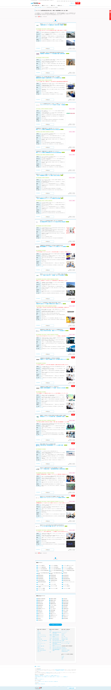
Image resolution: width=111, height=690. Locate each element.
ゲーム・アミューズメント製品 (65, 643)
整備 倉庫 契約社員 (40, 575)
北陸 (50, 639)
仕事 (48, 676)
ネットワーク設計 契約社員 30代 (42, 568)
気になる (48, 48)
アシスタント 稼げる (53, 605)
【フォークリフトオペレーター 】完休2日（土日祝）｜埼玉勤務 (52, 104)
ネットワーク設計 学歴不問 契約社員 (56, 568)
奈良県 (53, 643)
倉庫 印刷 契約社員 (65, 575)
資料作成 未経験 (65, 605)
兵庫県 (60, 642)
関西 (50, 642)
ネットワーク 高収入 (41, 584)
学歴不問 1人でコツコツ (54, 615)
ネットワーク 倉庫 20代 (41, 565)
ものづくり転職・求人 (45, 681)
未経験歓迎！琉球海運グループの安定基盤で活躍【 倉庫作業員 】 (53, 53)
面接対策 (51, 676)
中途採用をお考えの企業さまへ (73, 5)
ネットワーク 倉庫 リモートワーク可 (68, 565)
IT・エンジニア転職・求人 (38, 681)
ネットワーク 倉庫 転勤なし (54, 565)
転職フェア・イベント (45, 5)
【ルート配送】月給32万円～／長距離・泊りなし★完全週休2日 (52, 275)
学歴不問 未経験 (53, 610)
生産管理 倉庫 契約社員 (41, 580)
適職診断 (45, 676)
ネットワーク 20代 (65, 584)
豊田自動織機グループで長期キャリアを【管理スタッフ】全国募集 (53, 246)
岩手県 (56, 632)
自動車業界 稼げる (40, 605)
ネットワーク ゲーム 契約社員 (67, 567)
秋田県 (60, 632)
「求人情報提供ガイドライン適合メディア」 (60, 670)
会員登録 (78, 3)
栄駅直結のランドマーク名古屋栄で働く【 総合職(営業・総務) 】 (52, 416)
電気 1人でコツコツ (40, 613)
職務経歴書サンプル (42, 675)
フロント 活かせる (53, 608)
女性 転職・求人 (51, 681)
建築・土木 (39, 647)
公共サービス (39, 651)
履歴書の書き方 (37, 675)
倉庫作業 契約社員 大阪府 (66, 580)
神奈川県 (54, 636)
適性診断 (55, 675)
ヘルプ (79, 5)
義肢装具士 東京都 (65, 600)
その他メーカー (64, 633)
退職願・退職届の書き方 (38, 676)
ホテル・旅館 (63, 636)
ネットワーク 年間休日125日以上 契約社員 (68, 571)
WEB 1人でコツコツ (40, 615)
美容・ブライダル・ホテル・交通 (42, 636)
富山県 (53, 639)
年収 (42, 676)
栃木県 (56, 634)
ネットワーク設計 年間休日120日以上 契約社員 (56, 573)
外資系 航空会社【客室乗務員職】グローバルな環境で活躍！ (52, 445)
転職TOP (36, 7)
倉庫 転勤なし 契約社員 (54, 578)
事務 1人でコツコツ (66, 615)
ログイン (73, 3)
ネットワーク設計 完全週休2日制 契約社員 (56, 571)
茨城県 (53, 634)
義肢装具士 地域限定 (53, 598)
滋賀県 (53, 642)
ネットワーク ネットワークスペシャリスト (68, 582)
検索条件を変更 (71, 688)
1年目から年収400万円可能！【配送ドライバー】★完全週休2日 (52, 330)
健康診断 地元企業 (53, 603)
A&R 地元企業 (65, 598)
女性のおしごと (60, 5)
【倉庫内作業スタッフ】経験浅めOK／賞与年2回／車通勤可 (52, 24)
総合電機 (63, 640)
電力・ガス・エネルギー (65, 637)
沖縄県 (53, 650)
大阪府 (58, 642)
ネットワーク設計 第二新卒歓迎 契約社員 (43, 571)
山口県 (53, 645)
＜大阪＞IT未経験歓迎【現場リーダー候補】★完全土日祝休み (48, 175)
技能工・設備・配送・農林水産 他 (42, 650)
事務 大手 (52, 618)
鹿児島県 (58, 649)
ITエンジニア (39, 644)
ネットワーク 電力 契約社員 (54, 567)
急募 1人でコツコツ (53, 613)
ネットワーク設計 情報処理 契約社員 (68, 568)
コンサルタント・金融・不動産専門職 (42, 640)
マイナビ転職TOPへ (38, 666)
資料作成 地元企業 (40, 603)
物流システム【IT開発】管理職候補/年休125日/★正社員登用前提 (48, 152)
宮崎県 (56, 649)
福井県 (58, 639)
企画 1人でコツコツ (66, 613)
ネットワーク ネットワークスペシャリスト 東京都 (43, 586)
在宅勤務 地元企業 (65, 608)
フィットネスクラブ (64, 632)
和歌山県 (56, 643)
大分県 (53, 649)
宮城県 (58, 632)
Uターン (58, 675)
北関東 (50, 634)
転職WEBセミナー (66, 676)
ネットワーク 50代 (53, 584)
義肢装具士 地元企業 (41, 600)
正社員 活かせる (65, 616)
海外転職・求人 (56, 681)
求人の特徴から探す (64, 648)
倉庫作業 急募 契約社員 (66, 578)
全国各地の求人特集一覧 (65, 651)
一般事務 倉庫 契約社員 (54, 580)
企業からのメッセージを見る (39, 266)
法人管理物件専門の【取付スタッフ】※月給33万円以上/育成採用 (53, 221)
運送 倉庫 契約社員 (53, 575)
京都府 (56, 642)
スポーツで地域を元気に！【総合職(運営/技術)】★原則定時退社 (52, 468)
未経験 (62, 657)
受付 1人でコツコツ (53, 616)
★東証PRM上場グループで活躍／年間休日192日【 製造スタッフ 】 (49, 303)
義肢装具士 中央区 (53, 600)
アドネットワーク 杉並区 (66, 588)
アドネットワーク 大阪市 (54, 588)
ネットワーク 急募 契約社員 (42, 567)
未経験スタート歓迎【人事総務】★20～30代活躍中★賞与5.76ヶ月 (53, 359)
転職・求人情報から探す (35, 5)
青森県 (53, 632)
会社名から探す (64, 647)
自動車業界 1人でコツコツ (41, 608)
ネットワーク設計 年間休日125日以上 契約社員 (43, 573)
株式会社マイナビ (48, 672)
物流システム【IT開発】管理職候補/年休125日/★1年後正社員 (48, 129)
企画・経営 (39, 632)
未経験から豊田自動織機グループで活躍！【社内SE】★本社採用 (52, 387)
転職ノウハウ (53, 5)
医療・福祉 (39, 637)
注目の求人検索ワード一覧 (40, 7)
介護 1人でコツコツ (40, 616)
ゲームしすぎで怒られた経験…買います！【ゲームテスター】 (52, 526)
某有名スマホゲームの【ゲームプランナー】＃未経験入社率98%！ (53, 497)
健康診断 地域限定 (65, 603)
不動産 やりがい (40, 610)
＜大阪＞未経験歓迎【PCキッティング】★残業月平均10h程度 (48, 198)
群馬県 (58, 634)
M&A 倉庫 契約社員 (40, 578)
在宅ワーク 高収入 (65, 610)
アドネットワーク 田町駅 (41, 588)
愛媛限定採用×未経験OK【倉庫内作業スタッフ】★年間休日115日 (49, 77)
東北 (50, 632)
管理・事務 (39, 633)
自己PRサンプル (48, 675)
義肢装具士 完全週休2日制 (41, 598)
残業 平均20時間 (65, 618)
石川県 (56, 639)
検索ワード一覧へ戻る (55, 624)
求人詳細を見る (38, 48)
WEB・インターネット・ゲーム (41, 643)
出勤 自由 (39, 618)
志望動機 (52, 675)
